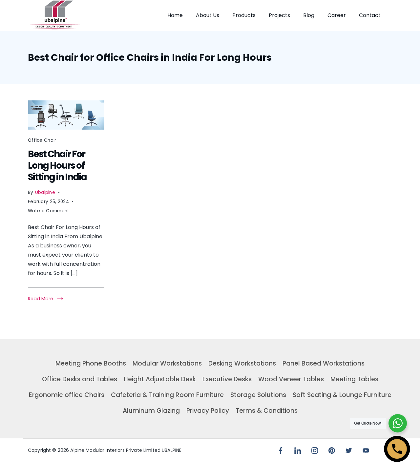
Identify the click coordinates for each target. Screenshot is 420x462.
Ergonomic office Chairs (66, 394)
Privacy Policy (207, 410)
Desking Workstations (242, 363)
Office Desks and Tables (79, 379)
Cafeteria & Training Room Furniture (167, 394)
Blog (308, 15)
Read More (40, 298)
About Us (207, 15)
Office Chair (42, 140)
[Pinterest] (331, 450)
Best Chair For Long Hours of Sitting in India (57, 165)
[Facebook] (280, 450)
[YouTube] (366, 450)
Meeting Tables (354, 379)
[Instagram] (314, 450)
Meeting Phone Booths (90, 363)
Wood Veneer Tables (291, 379)
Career (336, 15)
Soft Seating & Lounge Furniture (342, 394)
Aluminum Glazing (151, 410)
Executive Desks (227, 379)
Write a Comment (49, 211)
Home (175, 15)
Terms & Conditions (267, 410)
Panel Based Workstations (324, 363)
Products (244, 15)
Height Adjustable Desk (160, 379)
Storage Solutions (258, 394)
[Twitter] (349, 450)
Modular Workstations (167, 363)
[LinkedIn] (297, 450)
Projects (279, 15)
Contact (370, 15)
